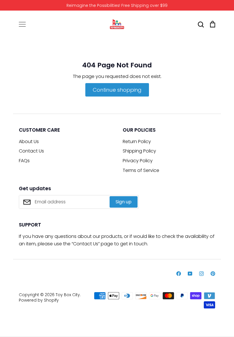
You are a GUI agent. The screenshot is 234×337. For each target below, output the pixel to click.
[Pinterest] (213, 273)
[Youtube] (190, 273)
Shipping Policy (139, 151)
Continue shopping (117, 89)
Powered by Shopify (39, 300)
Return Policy (137, 141)
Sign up (124, 201)
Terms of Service (141, 170)
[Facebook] (178, 273)
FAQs (24, 160)
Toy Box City (68, 295)
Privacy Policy (138, 160)
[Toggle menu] (22, 24)
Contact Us (31, 151)
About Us (29, 141)
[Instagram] (201, 273)
